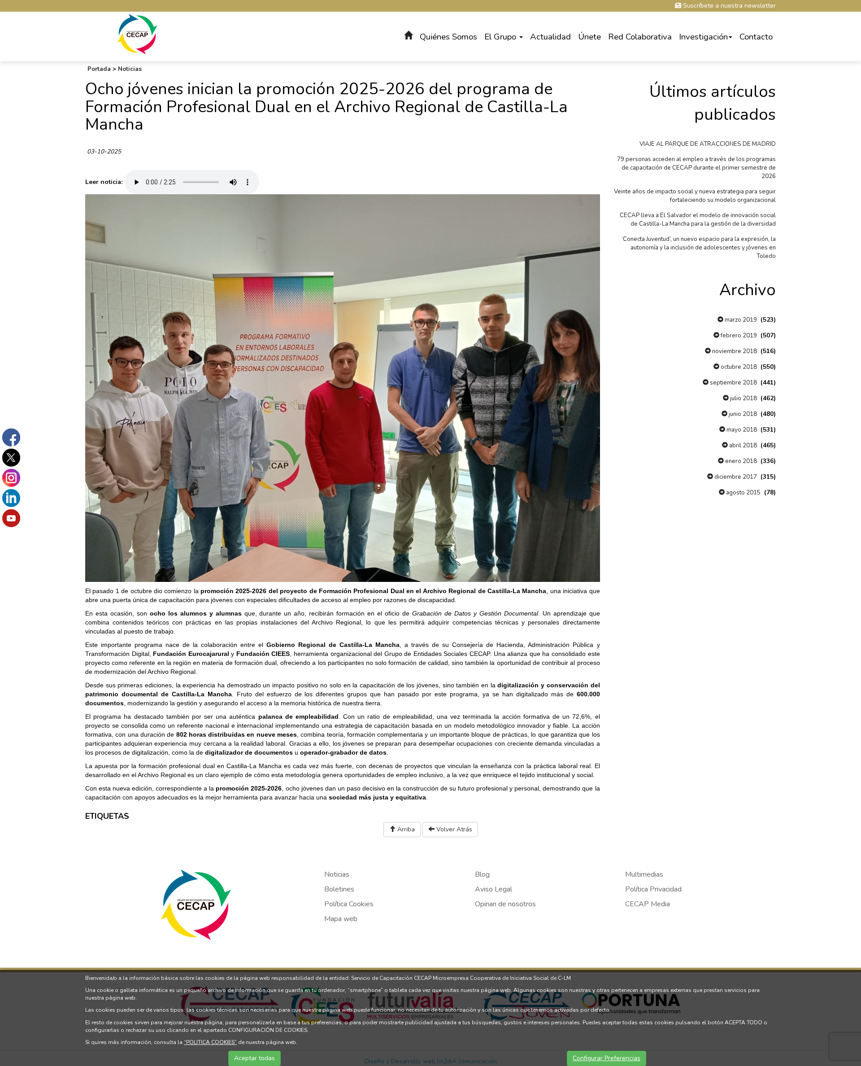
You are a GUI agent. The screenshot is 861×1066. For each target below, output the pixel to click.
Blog (482, 874)
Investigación (703, 37)
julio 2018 (743, 398)
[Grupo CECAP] (137, 33)
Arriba (405, 829)
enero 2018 (740, 461)
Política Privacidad (653, 889)
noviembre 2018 (734, 351)
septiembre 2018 (733, 383)
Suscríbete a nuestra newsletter (728, 5)
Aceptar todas (254, 1058)
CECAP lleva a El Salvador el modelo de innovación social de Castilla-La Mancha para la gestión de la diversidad (698, 219)
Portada (99, 69)
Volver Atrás (453, 829)
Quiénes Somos (448, 37)
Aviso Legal (493, 889)
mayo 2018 (741, 430)
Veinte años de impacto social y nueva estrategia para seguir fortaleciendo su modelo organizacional (695, 196)
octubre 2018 (738, 367)
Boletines (339, 889)
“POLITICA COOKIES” (210, 1042)
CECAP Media (647, 904)
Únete (589, 37)
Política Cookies (349, 904)
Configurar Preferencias (606, 1058)
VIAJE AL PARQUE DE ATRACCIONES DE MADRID (707, 144)
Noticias (130, 69)
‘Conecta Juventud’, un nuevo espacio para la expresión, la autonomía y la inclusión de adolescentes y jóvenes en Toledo (699, 247)
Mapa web (340, 919)
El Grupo (501, 37)
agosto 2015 (743, 493)
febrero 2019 (738, 336)
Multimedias (644, 874)
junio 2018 (742, 414)
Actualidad (550, 37)
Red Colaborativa (640, 37)
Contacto (756, 37)
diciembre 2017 (735, 477)
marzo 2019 (740, 320)
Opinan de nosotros (505, 904)
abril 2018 (742, 445)
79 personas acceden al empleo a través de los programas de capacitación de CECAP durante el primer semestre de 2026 (696, 167)
